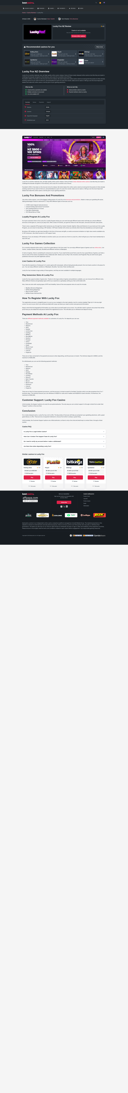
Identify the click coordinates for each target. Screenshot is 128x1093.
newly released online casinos (81, 181)
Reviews (73, 8)
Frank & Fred (86, 496)
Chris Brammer (70, 19)
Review (33, 481)
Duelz (84, 503)
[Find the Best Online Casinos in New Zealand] (28, 3)
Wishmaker (86, 505)
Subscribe (64, 502)
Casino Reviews (31, 12)
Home (24, 12)
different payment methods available (38, 318)
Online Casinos (29, 8)
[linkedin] (66, 506)
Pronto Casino (86, 501)
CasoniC (85, 498)
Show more (99, 47)
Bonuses (41, 8)
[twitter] (64, 506)
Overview (27, 102)
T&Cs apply (33, 486)
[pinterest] (61, 506)
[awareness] (77, 535)
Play (32, 477)
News (81, 8)
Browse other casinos (78, 36)
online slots (98, 247)
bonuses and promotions (73, 199)
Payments (62, 8)
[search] (96, 2)
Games (52, 8)
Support (49, 102)
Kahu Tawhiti (46, 19)
